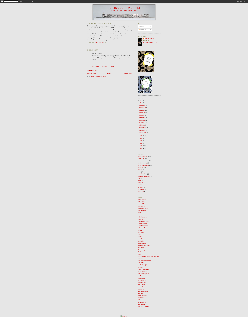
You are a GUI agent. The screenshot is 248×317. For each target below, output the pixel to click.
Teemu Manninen (142, 287)
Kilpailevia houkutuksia (144, 176)
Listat (139, 185)
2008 (141, 138)
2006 (141, 143)
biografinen (141, 189)
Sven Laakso (141, 284)
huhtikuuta (142, 125)
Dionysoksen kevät (143, 208)
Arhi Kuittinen (141, 206)
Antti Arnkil (141, 204)
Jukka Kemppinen (143, 225)
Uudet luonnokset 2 (143, 161)
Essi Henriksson (142, 210)
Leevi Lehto (141, 241)
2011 (141, 100)
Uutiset (140, 169)
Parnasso (140, 258)
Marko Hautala (142, 243)
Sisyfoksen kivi (142, 282)
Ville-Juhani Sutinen (143, 306)
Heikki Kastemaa (142, 217)
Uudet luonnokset (101, 43)
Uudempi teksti (91, 73)
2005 (141, 145)
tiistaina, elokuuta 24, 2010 (103, 66)
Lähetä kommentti (92, 70)
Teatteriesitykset (142, 174)
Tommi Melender (142, 295)
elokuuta (141, 115)
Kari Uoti (140, 230)
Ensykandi (140, 167)
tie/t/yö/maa (141, 289)
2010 (141, 103)
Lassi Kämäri (141, 239)
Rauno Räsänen (142, 271)
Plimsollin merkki (124, 7)
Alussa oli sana (142, 199)
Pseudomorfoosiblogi (143, 269)
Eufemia (140, 212)
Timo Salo (140, 293)
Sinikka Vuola (141, 278)
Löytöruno (140, 187)
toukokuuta (142, 122)
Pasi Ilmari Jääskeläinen (144, 260)
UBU (139, 300)
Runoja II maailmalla (143, 165)
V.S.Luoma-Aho (142, 302)
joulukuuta (142, 105)
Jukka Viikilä (149, 38)
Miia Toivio (141, 247)
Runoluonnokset (142, 163)
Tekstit (142, 26)
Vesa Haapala (141, 304)
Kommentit (143, 29)
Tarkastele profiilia (150, 42)
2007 (141, 140)
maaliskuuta (142, 127)
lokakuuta (142, 110)
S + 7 (139, 276)
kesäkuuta (142, 120)
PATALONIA (141, 263)
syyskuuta (142, 112)
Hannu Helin (141, 215)
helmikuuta (142, 130)
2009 (141, 135)
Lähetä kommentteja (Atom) (98, 76)
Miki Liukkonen (142, 252)
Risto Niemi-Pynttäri (143, 273)
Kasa (139, 234)
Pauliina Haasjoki (142, 265)
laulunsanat (141, 191)
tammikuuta (142, 132)
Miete (139, 180)
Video (139, 172)
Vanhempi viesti (127, 73)
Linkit (139, 178)
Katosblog (140, 236)
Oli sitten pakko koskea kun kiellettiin (148, 256)
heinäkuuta (142, 117)
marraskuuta (142, 107)
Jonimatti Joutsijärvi (143, 221)
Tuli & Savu (141, 297)
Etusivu (109, 73)
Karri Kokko (141, 232)
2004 (141, 148)
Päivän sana (141, 158)
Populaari (140, 267)
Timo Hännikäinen (143, 291)
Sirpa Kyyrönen (142, 280)
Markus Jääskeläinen (143, 245)
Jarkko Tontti (141, 219)
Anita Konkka (141, 201)
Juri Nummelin (142, 228)
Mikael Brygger (142, 250)
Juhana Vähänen (142, 223)
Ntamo (139, 254)
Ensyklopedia (141, 182)
